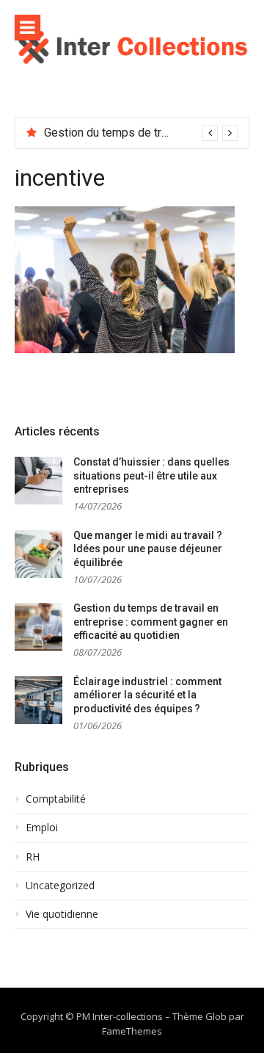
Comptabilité (56, 799)
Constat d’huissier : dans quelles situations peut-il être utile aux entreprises (151, 475)
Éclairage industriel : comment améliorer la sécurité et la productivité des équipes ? (147, 695)
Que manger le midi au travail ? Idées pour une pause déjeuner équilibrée (147, 548)
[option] (141, 133)
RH (33, 857)
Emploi (42, 827)
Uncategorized (60, 885)
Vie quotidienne (62, 914)
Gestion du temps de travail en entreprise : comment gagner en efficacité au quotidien (150, 621)
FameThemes (132, 1031)
